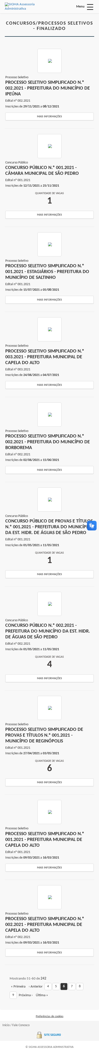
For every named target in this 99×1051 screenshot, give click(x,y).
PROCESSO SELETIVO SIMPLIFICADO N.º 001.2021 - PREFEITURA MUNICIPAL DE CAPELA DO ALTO (44, 840)
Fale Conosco (21, 1025)
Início (6, 1025)
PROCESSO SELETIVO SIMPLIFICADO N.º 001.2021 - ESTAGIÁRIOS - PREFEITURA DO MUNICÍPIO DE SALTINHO (47, 272)
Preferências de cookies (49, 1016)
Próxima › (26, 995)
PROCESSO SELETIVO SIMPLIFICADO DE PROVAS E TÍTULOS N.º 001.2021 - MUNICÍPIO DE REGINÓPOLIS (44, 735)
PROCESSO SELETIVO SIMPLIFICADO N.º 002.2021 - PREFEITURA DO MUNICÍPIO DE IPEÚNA (47, 88)
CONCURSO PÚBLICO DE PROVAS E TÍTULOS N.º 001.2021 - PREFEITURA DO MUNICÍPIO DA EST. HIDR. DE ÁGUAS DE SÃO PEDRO (49, 527)
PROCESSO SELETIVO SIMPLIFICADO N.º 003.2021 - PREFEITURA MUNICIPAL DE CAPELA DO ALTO (44, 357)
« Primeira (18, 986)
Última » (42, 995)
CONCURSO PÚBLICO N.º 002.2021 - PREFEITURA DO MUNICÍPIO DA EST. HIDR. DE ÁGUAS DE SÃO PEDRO (47, 631)
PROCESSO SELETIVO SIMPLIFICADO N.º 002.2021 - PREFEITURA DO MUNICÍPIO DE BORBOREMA (47, 442)
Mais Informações (49, 116)
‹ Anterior (36, 986)
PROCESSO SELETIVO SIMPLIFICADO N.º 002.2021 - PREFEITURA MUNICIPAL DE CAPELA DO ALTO (44, 925)
